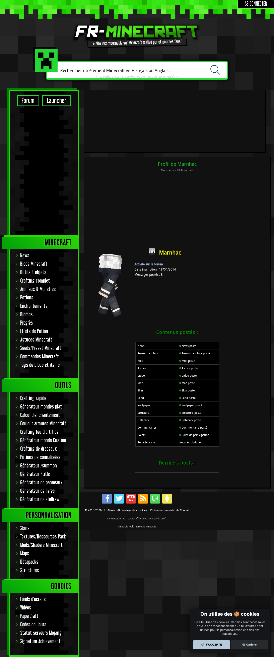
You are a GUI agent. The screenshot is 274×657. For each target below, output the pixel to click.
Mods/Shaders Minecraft (41, 545)
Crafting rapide (33, 398)
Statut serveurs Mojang (41, 633)
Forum (28, 100)
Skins (24, 528)
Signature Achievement (40, 641)
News (24, 256)
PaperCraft (29, 616)
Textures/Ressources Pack (43, 537)
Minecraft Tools (126, 526)
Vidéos (25, 608)
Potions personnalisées (40, 457)
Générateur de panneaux (41, 483)
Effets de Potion (34, 331)
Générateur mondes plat (41, 407)
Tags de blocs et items (40, 365)
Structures (29, 570)
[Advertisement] (44, 170)
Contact (184, 510)
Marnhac (170, 252)
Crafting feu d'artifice (39, 432)
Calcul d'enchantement (40, 415)
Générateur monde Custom (43, 440)
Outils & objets (33, 272)
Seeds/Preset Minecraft (40, 348)
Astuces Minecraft (36, 340)
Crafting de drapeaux (38, 449)
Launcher (56, 100)
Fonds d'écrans (33, 599)
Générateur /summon (38, 466)
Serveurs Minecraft (146, 526)
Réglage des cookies (134, 510)
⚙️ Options (249, 644)
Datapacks (29, 562)
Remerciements (164, 510)
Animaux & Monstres (38, 289)
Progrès (26, 323)
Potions (26, 298)
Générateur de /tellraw (39, 499)
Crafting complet (35, 281)
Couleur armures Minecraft (43, 424)
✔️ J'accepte (211, 644)
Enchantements (34, 306)
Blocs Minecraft (34, 264)
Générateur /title (35, 474)
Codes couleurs (33, 625)
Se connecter (256, 4)
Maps (24, 554)
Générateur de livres (37, 491)
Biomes (26, 314)
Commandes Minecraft (39, 357)
